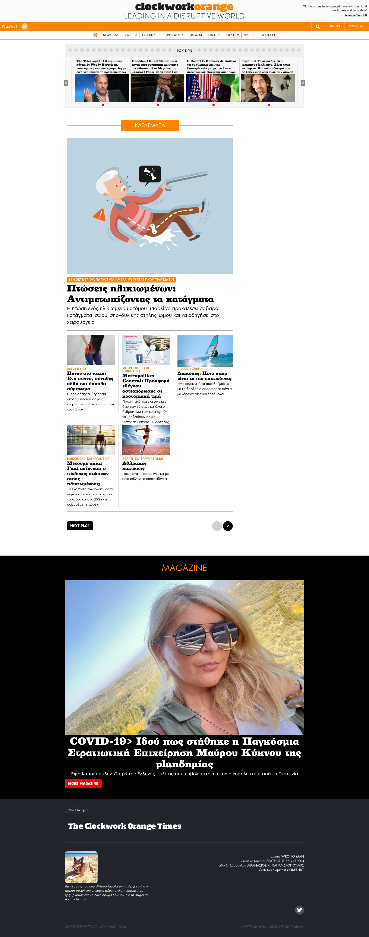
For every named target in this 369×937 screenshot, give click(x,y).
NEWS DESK (111, 35)
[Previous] (68, 82)
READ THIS (130, 35)
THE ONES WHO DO (172, 35)
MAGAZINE (196, 35)
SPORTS (249, 35)
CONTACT (334, 26)
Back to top (76, 810)
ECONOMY (148, 35)
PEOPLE (230, 35)
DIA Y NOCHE (268, 35)
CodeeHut (297, 927)
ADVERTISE (356, 26)
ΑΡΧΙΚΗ (95, 34)
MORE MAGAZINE (83, 783)
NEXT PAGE (80, 526)
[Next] (301, 82)
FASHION (214, 35)
